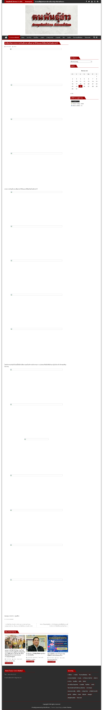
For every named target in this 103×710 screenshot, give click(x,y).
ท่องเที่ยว (75, 681)
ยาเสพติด (82, 684)
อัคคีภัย (78, 691)
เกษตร (79, 694)
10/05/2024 (30, 657)
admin (14, 46)
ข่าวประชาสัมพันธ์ (9, 619)
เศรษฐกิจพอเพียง (71, 697)
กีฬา (90, 674)
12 (84, 81)
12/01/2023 (51, 657)
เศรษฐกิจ (90, 694)
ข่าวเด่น (79, 678)
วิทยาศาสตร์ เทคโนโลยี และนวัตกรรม (76, 688)
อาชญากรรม (85, 691)
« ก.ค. (71, 93)
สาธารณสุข (89, 688)
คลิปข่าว (96, 678)
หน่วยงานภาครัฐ (71, 691)
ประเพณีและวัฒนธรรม (73, 684)
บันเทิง (84, 681)
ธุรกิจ (80, 681)
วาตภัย (92, 684)
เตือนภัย (84, 694)
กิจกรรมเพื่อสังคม (83, 674)
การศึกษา (70, 674)
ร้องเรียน (87, 684)
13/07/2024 (8, 659)
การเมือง (76, 674)
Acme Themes (67, 707)
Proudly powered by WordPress (41, 707)
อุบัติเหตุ (74, 694)
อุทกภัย (69, 694)
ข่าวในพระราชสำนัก (87, 678)
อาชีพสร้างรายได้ (93, 691)
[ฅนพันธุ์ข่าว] (6, 37)
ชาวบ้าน (69, 681)
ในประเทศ (79, 697)
